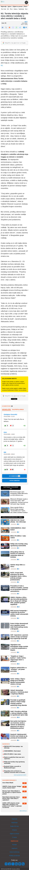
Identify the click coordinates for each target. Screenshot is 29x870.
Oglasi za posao (18, 6)
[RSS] (22, 863)
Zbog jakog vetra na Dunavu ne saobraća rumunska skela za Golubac (17, 554)
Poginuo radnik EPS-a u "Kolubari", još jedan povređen (18, 669)
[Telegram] (20, 27)
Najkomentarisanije (8, 780)
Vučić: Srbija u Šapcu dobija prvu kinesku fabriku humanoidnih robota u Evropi (17, 681)
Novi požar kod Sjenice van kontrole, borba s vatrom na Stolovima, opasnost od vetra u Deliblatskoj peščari (18, 724)
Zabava (15, 9)
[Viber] (13, 27)
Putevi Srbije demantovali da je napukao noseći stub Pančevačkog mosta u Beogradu (19, 626)
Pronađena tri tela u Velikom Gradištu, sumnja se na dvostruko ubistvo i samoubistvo (19, 588)
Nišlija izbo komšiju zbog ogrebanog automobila (19, 544)
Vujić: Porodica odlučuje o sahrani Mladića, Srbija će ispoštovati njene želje (19, 713)
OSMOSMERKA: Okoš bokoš (12, 751)
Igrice (9, 6)
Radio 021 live (14, 826)
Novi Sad (3, 9)
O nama (14, 837)
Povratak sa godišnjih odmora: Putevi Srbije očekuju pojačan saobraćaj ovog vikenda (18, 702)
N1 (2, 65)
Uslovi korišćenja (14, 852)
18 (19, 717)
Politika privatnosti (14, 855)
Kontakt (14, 844)
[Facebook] (2, 27)
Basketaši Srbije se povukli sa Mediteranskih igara (12, 767)
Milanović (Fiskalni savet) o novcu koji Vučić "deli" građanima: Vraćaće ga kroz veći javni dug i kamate (19, 501)
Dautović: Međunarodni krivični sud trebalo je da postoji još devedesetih (18, 736)
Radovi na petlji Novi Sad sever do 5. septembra (14, 757)
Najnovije (4, 6)
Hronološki (6, 409)
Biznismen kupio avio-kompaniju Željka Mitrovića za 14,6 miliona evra (19, 493)
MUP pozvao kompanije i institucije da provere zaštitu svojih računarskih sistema (19, 613)
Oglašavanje (14, 841)
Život (11, 9)
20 (19, 606)
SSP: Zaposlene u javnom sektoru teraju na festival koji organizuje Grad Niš (19, 636)
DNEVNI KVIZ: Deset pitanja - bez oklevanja (18, 521)
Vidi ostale (23, 810)
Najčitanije (21, 9)
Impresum (14, 848)
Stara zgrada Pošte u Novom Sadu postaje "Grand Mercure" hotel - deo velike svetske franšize (19, 510)
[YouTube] (19, 863)
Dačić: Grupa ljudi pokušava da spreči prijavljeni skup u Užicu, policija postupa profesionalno (18, 576)
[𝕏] (6, 27)
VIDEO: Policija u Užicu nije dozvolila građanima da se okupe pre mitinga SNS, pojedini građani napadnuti (18, 601)
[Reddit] (9, 27)
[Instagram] (6, 863)
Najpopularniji (18, 409)
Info (8, 9)
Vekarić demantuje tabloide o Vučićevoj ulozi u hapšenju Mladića (19, 692)
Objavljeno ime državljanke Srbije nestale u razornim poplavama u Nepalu (19, 647)
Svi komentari (14, 476)
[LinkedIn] (16, 863)
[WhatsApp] (16, 27)
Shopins (14, 830)
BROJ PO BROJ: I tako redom (12, 754)
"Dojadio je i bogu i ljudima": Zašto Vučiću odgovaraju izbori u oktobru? (18, 658)
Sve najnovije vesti (20, 775)
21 (19, 663)
